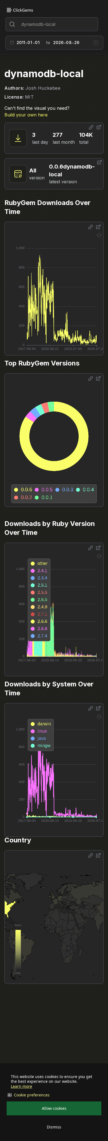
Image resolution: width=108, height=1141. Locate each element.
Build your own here (26, 115)
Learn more (21, 1086)
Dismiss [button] (54, 1127)
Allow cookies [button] (54, 1108)
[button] (54, 1095)
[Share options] (91, 127)
